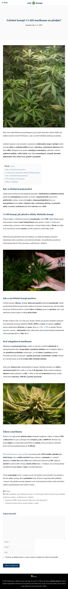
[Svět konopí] (34, 2)
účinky (13, 497)
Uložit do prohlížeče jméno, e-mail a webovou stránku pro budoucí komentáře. (31, 557)
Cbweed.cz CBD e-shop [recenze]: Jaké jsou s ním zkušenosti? (26, 500)
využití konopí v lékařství (25, 497)
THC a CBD (44, 327)
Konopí (7, 491)
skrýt (12, 166)
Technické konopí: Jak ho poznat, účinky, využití (22, 503)
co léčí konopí (38, 494)
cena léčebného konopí (24, 494)
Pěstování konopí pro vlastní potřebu (15, 454)
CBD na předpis (10, 494)
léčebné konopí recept (51, 494)
